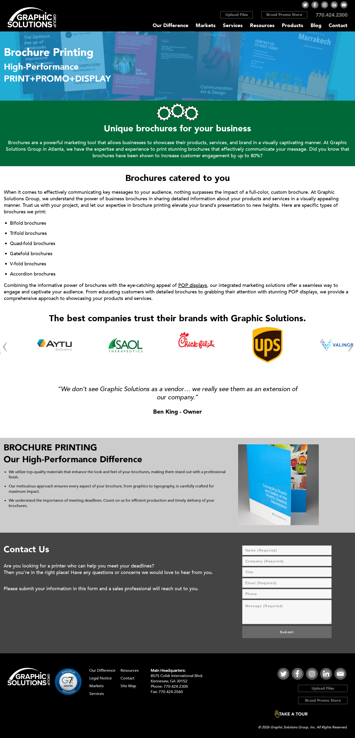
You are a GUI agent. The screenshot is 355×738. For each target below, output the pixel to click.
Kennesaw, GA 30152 (169, 681)
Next (350, 347)
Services (233, 25)
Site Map (128, 686)
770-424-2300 (176, 686)
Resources (262, 25)
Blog (316, 25)
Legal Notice (100, 678)
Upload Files (236, 14)
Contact (338, 25)
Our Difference (170, 25)
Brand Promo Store (284, 14)
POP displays (192, 285)
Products (292, 25)
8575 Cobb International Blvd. (177, 675)
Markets (206, 25)
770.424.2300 (332, 15)
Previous (4, 347)
